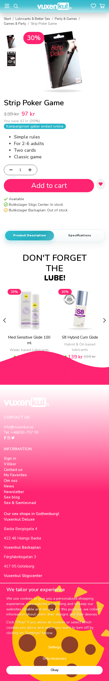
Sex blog (12, 497)
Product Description (29, 235)
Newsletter (14, 491)
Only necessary (54, 658)
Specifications (79, 235)
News (9, 486)
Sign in (10, 458)
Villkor (10, 464)
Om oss (10, 480)
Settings (54, 647)
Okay (55, 670)
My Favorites (15, 475)
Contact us (13, 469)
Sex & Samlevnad (20, 502)
